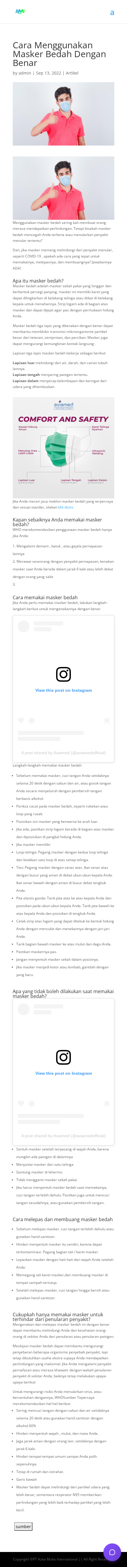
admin (25, 73)
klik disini (65, 507)
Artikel (72, 73)
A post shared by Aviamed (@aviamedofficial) (63, 752)
